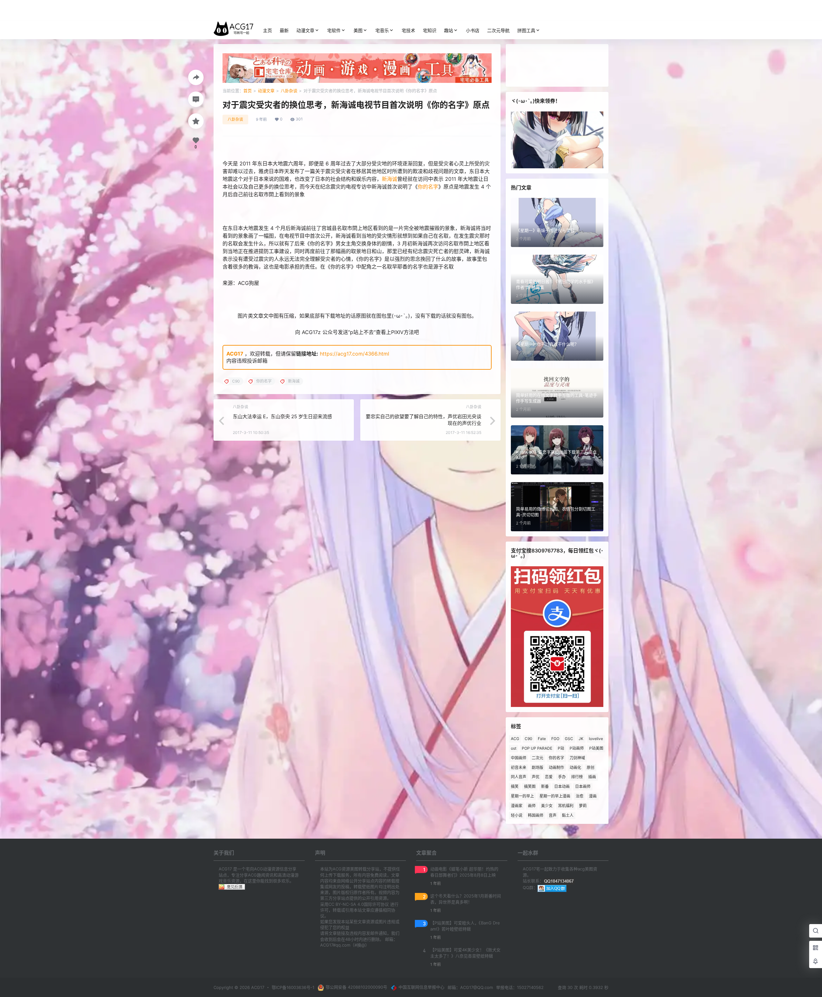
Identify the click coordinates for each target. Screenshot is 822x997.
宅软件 (334, 30)
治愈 (579, 796)
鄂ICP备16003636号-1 (293, 987)
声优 (535, 776)
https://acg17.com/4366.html (354, 353)
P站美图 (596, 748)
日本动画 (562, 786)
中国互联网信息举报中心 (421, 987)
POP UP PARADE (537, 748)
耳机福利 (565, 805)
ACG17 (234, 353)
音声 (552, 815)
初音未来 (518, 767)
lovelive (596, 738)
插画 (592, 776)
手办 (562, 776)
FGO (555, 738)
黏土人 (567, 815)
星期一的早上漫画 (554, 796)
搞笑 (515, 786)
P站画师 (577, 748)
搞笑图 (530, 786)
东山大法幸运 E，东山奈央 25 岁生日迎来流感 (282, 416)
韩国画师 (535, 815)
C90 (528, 738)
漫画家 (516, 805)
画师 (532, 805)
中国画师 (518, 757)
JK (581, 738)
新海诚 (389, 179)
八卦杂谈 (289, 90)
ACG (515, 738)
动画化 (575, 767)
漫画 (593, 796)
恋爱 (549, 776)
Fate (542, 738)
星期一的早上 (522, 796)
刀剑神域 (577, 757)
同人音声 (518, 776)
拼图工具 (526, 30)
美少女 (547, 805)
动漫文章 (305, 30)
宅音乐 (382, 30)
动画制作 (556, 767)
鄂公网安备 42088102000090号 (356, 987)
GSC (569, 738)
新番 (545, 786)
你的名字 (428, 186)
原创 (590, 767)
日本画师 (582, 786)
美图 (358, 30)
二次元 (537, 757)
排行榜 (577, 776)
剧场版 (537, 767)
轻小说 (516, 815)
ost (513, 748)
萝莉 (583, 805)
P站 (561, 748)
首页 (247, 90)
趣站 (448, 30)
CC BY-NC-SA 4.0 (346, 904)
